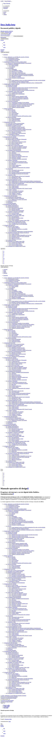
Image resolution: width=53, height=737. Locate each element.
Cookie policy (6, 706)
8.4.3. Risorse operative (14, 219)
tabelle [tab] (4, 271)
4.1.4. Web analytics (13, 114)
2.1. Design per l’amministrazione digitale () (18, 63)
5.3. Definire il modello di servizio (13, 125)
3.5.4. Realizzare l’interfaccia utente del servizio (19, 106)
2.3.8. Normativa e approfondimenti (16, 77)
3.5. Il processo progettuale (12, 101)
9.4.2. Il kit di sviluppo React (15, 243)
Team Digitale (8, 1)
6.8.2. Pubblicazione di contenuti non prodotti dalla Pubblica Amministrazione (26, 182)
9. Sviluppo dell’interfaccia (9, 225)
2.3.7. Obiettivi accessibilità (15, 76)
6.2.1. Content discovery (14, 140)
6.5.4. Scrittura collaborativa (15, 165)
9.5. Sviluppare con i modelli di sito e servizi (15, 246)
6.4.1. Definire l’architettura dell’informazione (19, 151)
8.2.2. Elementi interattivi (14, 209)
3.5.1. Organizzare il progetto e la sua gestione (19, 102)
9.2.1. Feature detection (14, 234)
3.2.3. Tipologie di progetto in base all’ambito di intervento (21, 90)
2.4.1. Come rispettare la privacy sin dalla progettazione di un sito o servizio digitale (27, 80)
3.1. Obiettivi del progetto (11, 85)
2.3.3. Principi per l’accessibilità (16, 71)
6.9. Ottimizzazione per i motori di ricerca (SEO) (16, 184)
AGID (2, 1)
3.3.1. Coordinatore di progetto (15, 92)
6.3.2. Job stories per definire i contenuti (17, 147)
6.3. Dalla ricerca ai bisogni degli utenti (14, 145)
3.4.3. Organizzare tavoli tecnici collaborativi (18, 98)
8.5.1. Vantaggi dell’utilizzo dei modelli (17, 222)
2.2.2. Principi (12, 66)
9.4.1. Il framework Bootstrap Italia (16, 242)
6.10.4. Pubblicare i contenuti (15, 194)
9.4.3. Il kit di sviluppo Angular (15, 245)
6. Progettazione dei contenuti (9, 136)
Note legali (5, 707)
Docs (4, 13)
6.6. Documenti (9, 168)
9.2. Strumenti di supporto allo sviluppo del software (17, 232)
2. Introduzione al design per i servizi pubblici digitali (14, 61)
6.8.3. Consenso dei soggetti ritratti (16, 183)
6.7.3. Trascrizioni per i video (15, 178)
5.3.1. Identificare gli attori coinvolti (16, 127)
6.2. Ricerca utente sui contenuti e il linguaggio (16, 139)
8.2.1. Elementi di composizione (16, 208)
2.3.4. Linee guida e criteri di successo (17, 73)
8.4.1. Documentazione (14, 216)
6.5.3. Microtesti (12, 163)
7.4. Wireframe (9, 202)
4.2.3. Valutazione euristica (15, 120)
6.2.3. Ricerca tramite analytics (15, 143)
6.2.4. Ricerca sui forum (14, 144)
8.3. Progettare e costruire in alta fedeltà (14, 211)
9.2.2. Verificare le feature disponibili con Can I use (20, 235)
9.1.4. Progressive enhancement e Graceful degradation (21, 231)
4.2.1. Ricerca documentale (15, 118)
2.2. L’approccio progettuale (12, 64)
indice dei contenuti (5, 52)
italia (10, 721)
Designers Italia (8, 719)
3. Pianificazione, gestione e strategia (11, 84)
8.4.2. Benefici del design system (16, 218)
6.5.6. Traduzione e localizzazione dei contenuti (19, 167)
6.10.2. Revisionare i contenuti (15, 192)
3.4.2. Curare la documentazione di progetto (18, 97)
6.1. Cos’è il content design (12, 138)
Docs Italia (8, 24)
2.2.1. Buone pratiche (13, 65)
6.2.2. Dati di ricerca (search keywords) (17, 141)
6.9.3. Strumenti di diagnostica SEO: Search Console (20, 188)
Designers (5, 8)
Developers (5, 7)
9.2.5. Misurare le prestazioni (15, 238)
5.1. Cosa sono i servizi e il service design (15, 123)
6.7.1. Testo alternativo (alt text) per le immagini (19, 176)
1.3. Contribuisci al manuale (12, 60)
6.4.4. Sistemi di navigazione (15, 155)
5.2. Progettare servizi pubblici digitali (14, 124)
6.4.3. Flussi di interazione (14, 154)
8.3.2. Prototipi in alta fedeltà (15, 214)
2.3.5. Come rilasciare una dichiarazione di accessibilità (21, 74)
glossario (3, 248)
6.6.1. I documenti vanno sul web (16, 170)
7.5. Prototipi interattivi (11, 203)
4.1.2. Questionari (13, 112)
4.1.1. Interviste (12, 111)
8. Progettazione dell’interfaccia (10, 204)
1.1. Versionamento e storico (12, 58)
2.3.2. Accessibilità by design (15, 70)
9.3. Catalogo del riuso (11, 240)
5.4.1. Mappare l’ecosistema (15, 132)
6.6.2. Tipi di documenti (14, 171)
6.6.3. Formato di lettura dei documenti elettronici (19, 172)
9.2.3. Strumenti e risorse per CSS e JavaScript (19, 236)
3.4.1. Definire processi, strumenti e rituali (18, 96)
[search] (18, 36)
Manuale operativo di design (7, 31)
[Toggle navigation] (11, 1)
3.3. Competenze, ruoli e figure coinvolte (15, 91)
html (4, 44)
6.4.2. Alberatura (12, 152)
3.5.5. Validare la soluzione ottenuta (16, 107)
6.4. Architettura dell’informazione (13, 150)
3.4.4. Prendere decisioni (14, 100)
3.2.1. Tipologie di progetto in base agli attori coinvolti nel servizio (23, 87)
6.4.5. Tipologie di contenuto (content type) (18, 156)
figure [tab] (4, 270)
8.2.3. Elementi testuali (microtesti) (16, 210)
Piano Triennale (6, 3)
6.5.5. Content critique (14, 166)
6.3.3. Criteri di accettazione (15, 149)
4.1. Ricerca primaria (10, 109)
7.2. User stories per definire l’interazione (15, 198)
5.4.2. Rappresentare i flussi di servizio (17, 133)
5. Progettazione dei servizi (9, 122)
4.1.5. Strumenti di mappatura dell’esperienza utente (20, 116)
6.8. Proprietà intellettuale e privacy (13, 179)
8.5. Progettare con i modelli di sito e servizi (15, 221)
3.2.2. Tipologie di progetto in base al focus (18, 89)
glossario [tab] (5, 273)
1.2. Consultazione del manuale (13, 59)
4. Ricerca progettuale (8, 108)
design (2, 725)
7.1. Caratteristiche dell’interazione (13, 197)
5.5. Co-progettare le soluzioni (12, 134)
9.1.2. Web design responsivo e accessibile (18, 229)
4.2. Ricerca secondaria (11, 117)
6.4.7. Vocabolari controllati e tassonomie (18, 159)
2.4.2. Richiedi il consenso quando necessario (19, 81)
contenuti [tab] (5, 269)
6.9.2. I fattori (14, 187)
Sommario (5, 54)
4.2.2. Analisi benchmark (14, 119)
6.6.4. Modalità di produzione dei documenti (18, 173)
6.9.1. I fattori (14, 186)
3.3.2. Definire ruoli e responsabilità (16, 93)
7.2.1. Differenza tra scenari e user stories (18, 199)
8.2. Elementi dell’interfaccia (12, 206)
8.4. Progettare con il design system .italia (15, 215)
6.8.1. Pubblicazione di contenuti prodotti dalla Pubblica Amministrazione (25, 181)
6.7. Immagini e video (11, 175)
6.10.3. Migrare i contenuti (14, 193)
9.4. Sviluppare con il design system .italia (15, 241)
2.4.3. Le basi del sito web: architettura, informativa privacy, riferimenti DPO (25, 82)
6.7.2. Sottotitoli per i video (15, 177)
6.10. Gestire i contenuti (11, 189)
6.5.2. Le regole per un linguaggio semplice (18, 162)
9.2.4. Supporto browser (14, 237)
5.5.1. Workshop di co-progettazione (17, 135)
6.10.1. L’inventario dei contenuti (16, 191)
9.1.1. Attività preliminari (14, 227)
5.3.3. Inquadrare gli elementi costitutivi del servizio (20, 129)
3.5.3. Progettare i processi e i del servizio (20, 104)
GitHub (5, 14)
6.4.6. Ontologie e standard (15, 157)
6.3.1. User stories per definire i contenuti (18, 146)
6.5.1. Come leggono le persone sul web (17, 161)
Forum (4, 12)
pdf (4, 42)
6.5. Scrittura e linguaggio (11, 160)
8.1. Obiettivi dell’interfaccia (12, 205)
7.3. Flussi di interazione (11, 200)
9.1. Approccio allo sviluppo (12, 226)
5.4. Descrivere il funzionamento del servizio (16, 130)
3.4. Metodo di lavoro (11, 95)
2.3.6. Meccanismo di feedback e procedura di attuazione (21, 75)
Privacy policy (6, 705)
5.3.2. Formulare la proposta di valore (17, 128)
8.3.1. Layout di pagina (14, 213)
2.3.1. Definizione (13, 69)
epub (4, 47)
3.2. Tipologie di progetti (11, 86)
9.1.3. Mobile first (13, 230)
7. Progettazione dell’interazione (10, 195)
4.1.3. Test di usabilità (13, 113)
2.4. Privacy (8, 79)
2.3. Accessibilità (9, 68)
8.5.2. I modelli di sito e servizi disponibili (18, 224)
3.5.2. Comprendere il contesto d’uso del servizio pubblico (21, 103)
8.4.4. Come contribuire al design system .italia (19, 220)
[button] (5, 34)
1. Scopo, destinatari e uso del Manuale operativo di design (16, 57)
